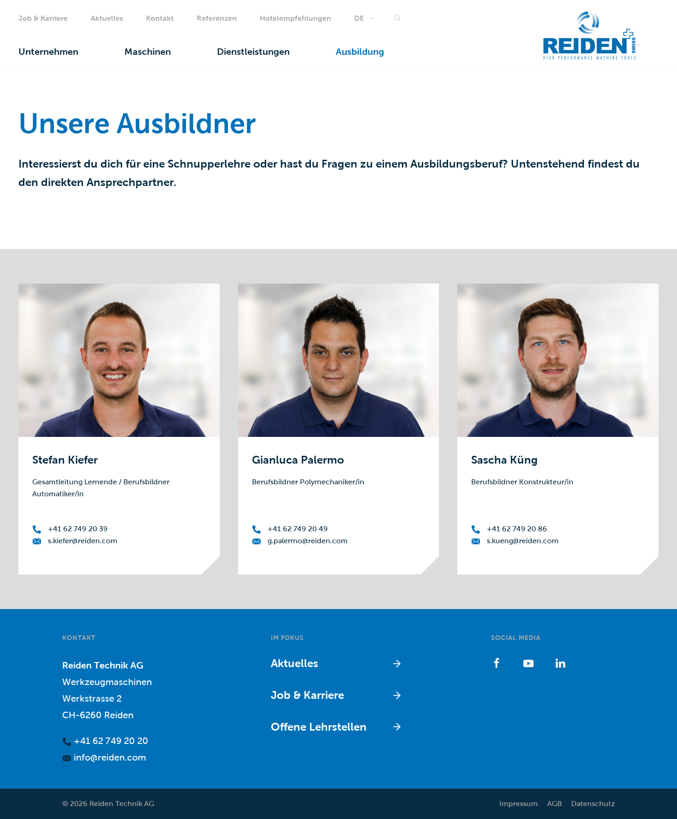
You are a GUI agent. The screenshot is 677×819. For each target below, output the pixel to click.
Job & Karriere (43, 18)
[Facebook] (496, 663)
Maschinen (147, 52)
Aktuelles (107, 18)
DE (359, 18)
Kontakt (160, 18)
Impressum (518, 803)
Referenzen (217, 18)
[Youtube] (528, 663)
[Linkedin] (560, 663)
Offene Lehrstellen (319, 726)
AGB (554, 803)
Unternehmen (48, 52)
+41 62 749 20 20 (109, 741)
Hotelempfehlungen (295, 18)
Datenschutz (593, 803)
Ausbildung (360, 52)
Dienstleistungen (253, 52)
